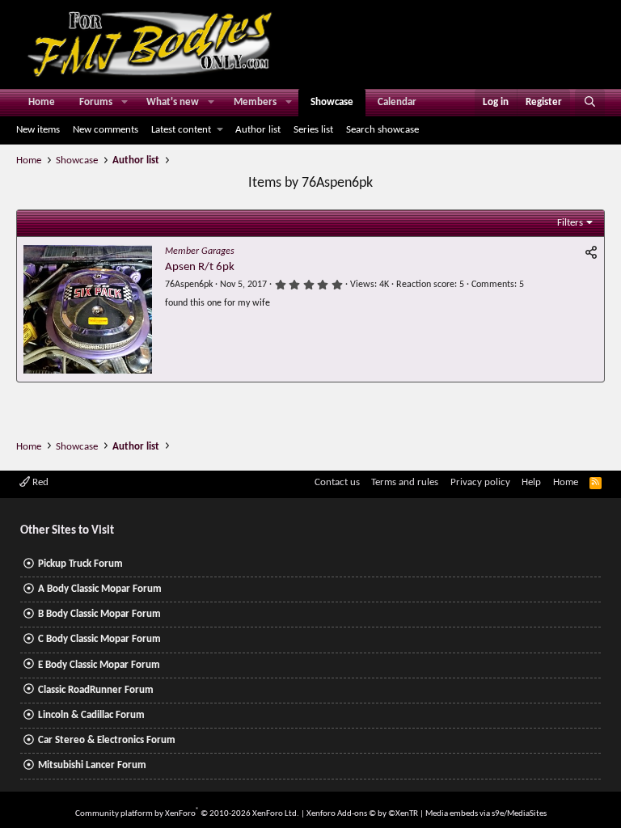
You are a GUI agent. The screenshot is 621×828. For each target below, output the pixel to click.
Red (39, 482)
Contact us (337, 482)
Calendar (397, 102)
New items (38, 130)
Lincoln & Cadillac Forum (91, 715)
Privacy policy (480, 482)
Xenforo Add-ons (362, 813)
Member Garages (199, 251)
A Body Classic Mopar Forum (100, 589)
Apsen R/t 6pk (199, 267)
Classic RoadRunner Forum (96, 690)
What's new (172, 102)
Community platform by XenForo (187, 813)
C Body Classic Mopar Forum (99, 639)
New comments (105, 130)
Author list (258, 130)
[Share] (591, 253)
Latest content (181, 130)
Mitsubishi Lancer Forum (92, 765)
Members (255, 102)
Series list (313, 130)
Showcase (331, 102)
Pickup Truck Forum (80, 564)
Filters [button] (570, 223)
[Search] (590, 102)
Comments (492, 284)
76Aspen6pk (189, 284)
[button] (124, 102)
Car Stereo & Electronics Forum (106, 740)
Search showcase (382, 130)
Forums (95, 102)
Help (531, 482)
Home (41, 102)
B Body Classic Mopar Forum (99, 614)
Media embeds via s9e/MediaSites (486, 813)
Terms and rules (404, 482)
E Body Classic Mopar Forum (99, 665)
